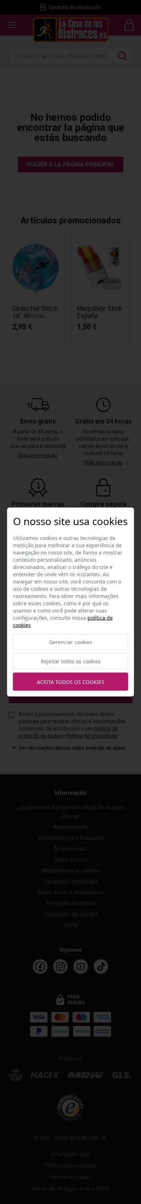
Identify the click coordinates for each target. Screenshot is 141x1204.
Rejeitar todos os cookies (71, 661)
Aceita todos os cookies (70, 681)
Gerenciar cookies (70, 642)
